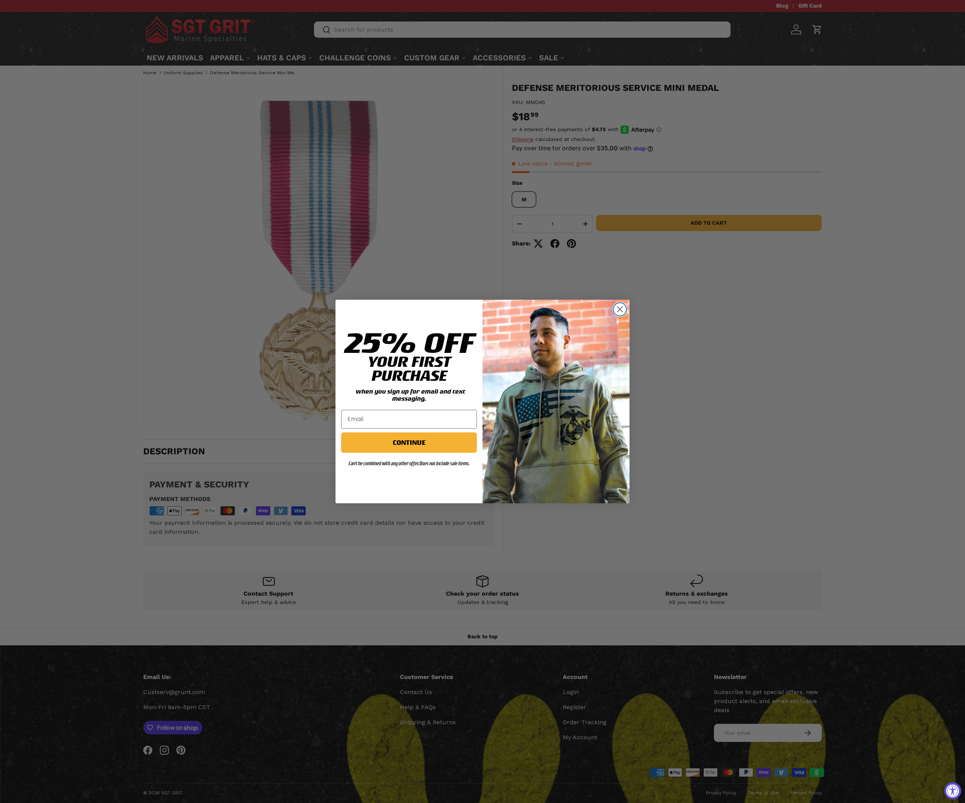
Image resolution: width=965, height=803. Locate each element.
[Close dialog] (619, 309)
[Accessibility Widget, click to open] (952, 790)
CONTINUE (409, 442)
